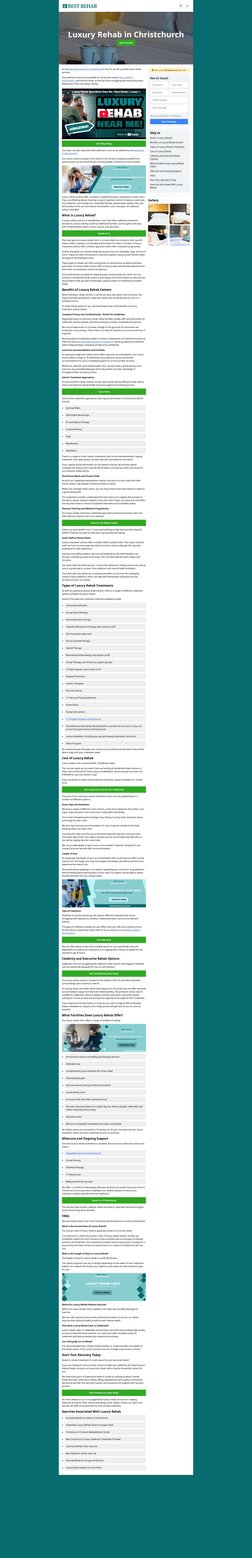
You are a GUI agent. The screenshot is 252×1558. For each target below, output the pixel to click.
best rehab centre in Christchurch (85, 69)
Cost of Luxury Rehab (160, 151)
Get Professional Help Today (104, 1392)
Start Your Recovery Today (163, 180)
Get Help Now (104, 939)
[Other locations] (180, 6)
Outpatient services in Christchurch (83, 1153)
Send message (169, 121)
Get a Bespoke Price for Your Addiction (104, 789)
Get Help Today (104, 143)
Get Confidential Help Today (104, 973)
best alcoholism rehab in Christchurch (95, 341)
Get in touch (126, 42)
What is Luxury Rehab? (161, 137)
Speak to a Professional (104, 1200)
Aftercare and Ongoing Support (166, 171)
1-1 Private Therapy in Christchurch (83, 719)
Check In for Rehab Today (104, 522)
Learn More (104, 391)
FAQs (152, 175)
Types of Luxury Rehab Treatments (167, 146)
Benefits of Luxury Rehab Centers (166, 142)
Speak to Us (104, 233)
